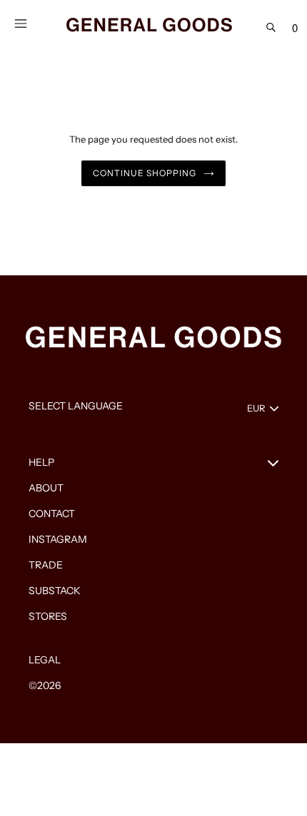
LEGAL (45, 659)
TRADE (46, 565)
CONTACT (52, 513)
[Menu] (20, 22)
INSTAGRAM (58, 539)
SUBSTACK (55, 590)
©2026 (45, 685)
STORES (48, 616)
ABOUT (46, 487)
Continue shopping (144, 173)
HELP (41, 462)
